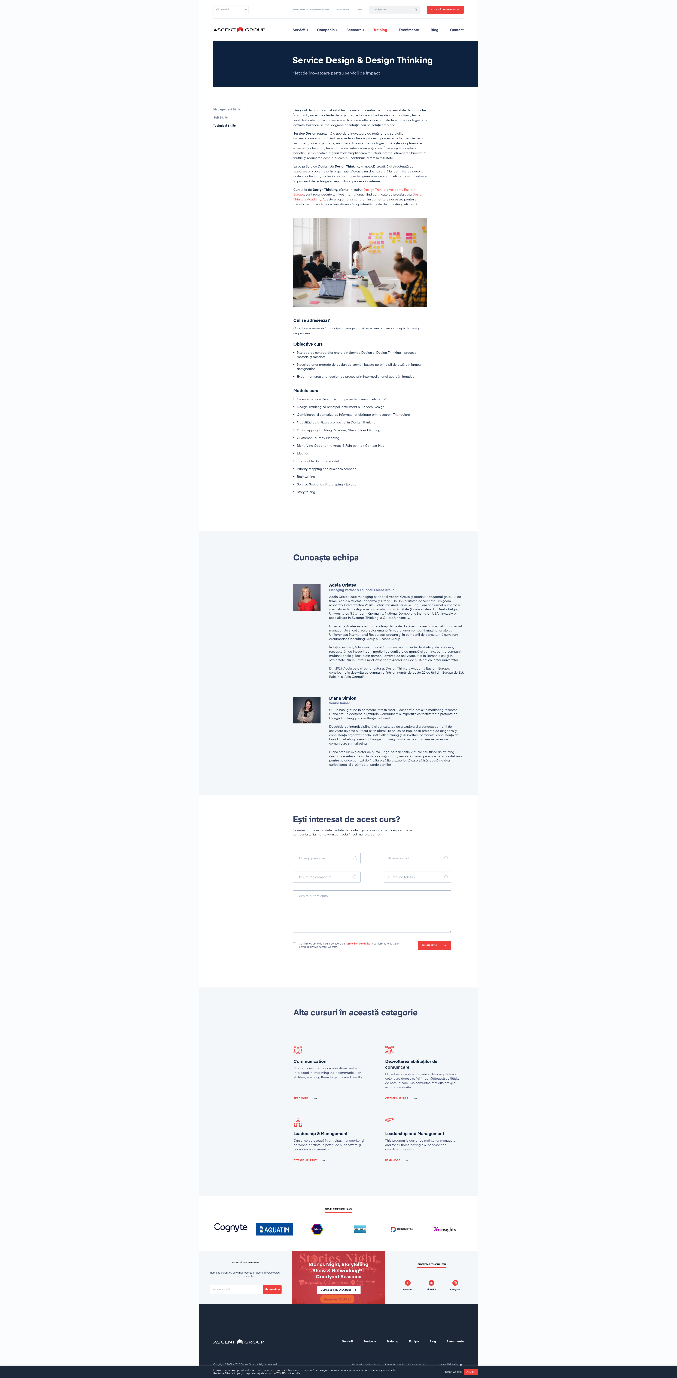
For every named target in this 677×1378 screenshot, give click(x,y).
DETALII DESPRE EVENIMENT (336, 1290)
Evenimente (409, 30)
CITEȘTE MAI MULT (396, 1098)
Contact (457, 30)
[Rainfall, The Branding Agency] (461, 1364)
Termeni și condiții (394, 1365)
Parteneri (343, 10)
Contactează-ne (417, 1365)
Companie (326, 30)
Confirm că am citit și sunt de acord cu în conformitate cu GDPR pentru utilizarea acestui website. (349, 945)
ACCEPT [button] (471, 1372)
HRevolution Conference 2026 (311, 10)
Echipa (414, 1341)
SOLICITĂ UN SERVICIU (443, 10)
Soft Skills (220, 117)
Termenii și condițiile (358, 944)
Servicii (299, 30)
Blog (434, 30)
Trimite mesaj (430, 946)
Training (380, 30)
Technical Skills (224, 125)
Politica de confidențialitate (366, 1365)
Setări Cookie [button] (453, 1372)
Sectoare (354, 30)
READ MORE (301, 1098)
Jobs (360, 10)
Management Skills (227, 109)
